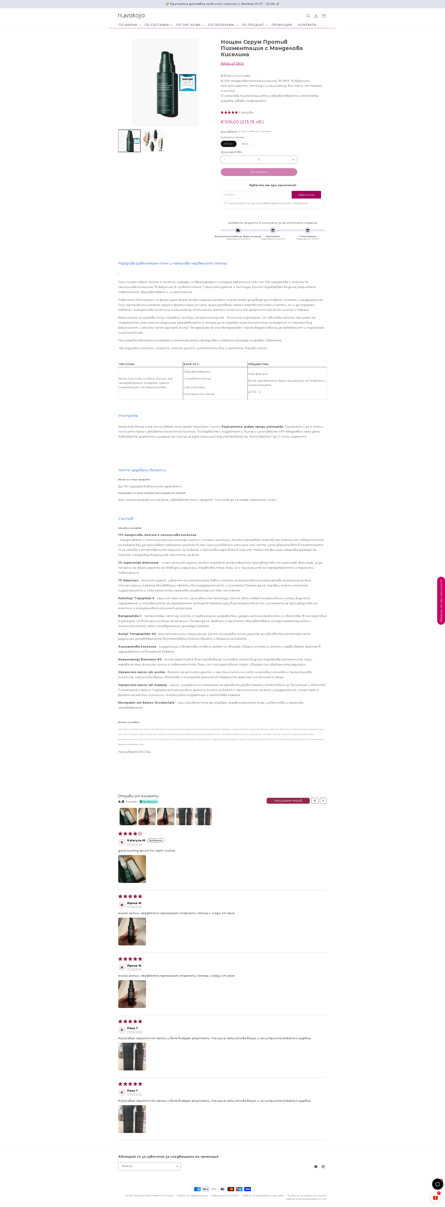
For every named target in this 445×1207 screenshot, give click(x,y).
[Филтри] (314, 801)
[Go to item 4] (184, 816)
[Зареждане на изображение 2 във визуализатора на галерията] (153, 141)
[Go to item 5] (203, 816)
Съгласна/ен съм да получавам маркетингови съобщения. (268, 203)
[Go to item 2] (147, 816)
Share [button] (228, 214)
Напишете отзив (288, 800)
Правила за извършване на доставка (263, 1195)
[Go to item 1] (128, 816)
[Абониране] (177, 1166)
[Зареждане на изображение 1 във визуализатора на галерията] (129, 141)
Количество (231, 152)
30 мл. (230, 144)
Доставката (229, 131)
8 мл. (247, 144)
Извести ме (306, 194)
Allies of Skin (232, 63)
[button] (129, 25)
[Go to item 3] (166, 816)
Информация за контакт (225, 1195)
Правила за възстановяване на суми (306, 1199)
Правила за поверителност (192, 1195)
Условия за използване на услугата (307, 1195)
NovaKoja (139, 1195)
